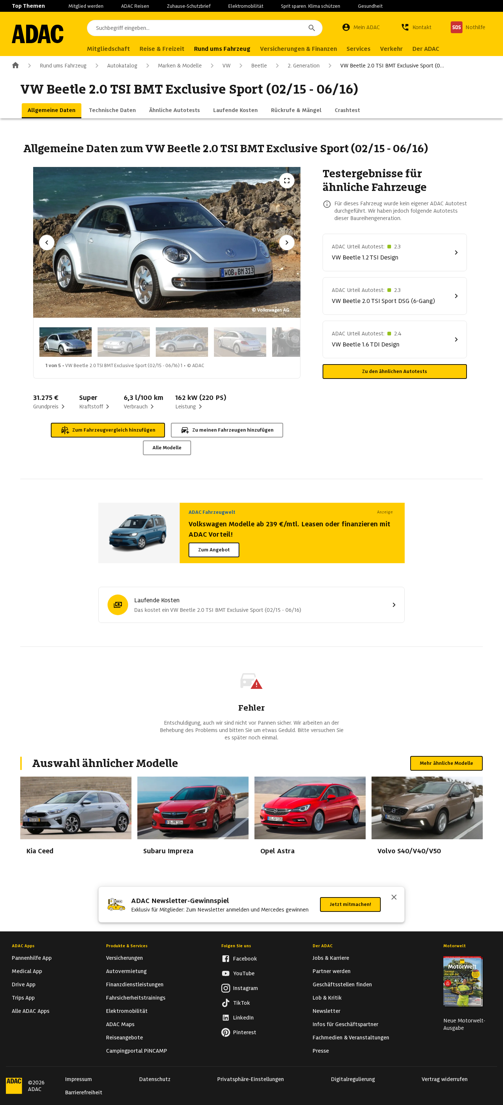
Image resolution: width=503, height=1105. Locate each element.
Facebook (245, 958)
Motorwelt (454, 945)
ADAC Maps (120, 1024)
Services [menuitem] (358, 49)
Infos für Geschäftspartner (345, 1024)
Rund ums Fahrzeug (63, 65)
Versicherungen (124, 958)
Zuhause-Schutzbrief (189, 6)
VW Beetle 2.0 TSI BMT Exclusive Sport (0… (392, 65)
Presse (321, 1051)
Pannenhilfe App (32, 958)
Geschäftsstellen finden (342, 984)
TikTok (241, 1003)
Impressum (78, 1079)
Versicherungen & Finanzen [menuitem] (298, 49)
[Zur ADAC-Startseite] (37, 34)
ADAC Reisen (135, 6)
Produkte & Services (127, 945)
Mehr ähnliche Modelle (446, 763)
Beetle (259, 65)
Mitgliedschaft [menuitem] (108, 49)
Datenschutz (154, 1079)
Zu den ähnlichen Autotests (394, 371)
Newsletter (326, 1011)
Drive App (23, 984)
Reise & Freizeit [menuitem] (162, 49)
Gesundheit (370, 6)
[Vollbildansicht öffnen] (287, 180)
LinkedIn (243, 1017)
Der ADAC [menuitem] (425, 49)
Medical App (27, 971)
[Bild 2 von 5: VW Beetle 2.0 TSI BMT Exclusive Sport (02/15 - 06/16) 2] (124, 342)
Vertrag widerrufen (445, 1079)
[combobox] (205, 28)
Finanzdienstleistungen (134, 984)
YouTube (243, 973)
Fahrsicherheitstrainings (135, 997)
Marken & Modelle (180, 65)
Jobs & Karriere (331, 958)
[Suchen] (312, 28)
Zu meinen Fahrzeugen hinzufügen (233, 430)
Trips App (23, 997)
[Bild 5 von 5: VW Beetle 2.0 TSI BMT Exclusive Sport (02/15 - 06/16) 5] (298, 342)
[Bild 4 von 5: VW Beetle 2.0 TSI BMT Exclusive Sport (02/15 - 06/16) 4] (240, 342)
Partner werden (332, 971)
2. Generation (304, 65)
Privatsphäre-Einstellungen (250, 1079)
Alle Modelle (167, 448)
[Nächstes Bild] (287, 242)
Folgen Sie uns (236, 945)
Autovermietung (126, 971)
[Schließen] (394, 898)
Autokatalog (122, 65)
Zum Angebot (214, 550)
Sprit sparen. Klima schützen (310, 6)
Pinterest (244, 1032)
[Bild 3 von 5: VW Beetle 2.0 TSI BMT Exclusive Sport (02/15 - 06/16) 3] (182, 342)
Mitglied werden (85, 6)
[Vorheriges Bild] (46, 242)
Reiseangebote (124, 1037)
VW (226, 65)
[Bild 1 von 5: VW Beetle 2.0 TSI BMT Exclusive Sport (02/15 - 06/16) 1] (65, 342)
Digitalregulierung (353, 1079)
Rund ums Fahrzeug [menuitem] (222, 49)
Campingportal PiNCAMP (136, 1051)
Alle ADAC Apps (30, 1011)
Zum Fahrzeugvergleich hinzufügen (113, 430)
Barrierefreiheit (83, 1092)
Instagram (245, 988)
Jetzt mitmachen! (350, 904)
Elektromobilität (245, 6)
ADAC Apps (23, 945)
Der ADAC (323, 945)
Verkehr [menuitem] (391, 49)
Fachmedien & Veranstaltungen (351, 1037)
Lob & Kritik (327, 997)
